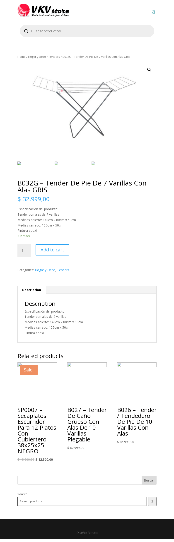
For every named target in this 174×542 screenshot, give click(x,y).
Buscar (149, 480)
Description (31, 290)
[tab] (31, 290)
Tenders (54, 57)
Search (22, 494)
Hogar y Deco (37, 57)
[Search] (152, 501)
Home (21, 57)
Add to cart (52, 250)
